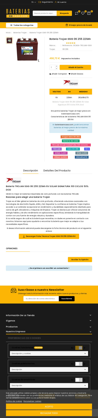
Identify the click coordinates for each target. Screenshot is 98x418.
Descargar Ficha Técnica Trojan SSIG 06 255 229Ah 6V (49, 236)
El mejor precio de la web (80, 25)
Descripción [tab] (30, 170)
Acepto (49, 406)
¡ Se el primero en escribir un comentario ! (49, 268)
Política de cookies (14, 401)
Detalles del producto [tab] (57, 170)
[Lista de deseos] (82, 13)
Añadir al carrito (75, 67)
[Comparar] (76, 13)
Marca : (52, 45)
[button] (49, 353)
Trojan (52, 49)
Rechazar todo (49, 413)
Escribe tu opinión (79, 259)
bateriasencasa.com (64, 124)
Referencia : (68, 45)
